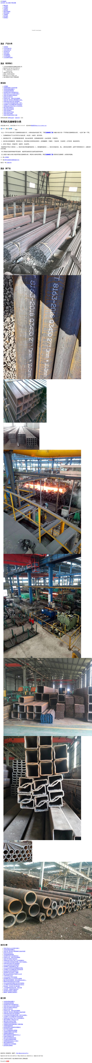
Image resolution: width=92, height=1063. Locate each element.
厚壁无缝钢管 (6, 11)
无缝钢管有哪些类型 (8, 1033)
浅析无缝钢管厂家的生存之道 (10, 1019)
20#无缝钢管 (6, 54)
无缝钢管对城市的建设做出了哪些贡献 (13, 1024)
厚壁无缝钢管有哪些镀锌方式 (11, 159)
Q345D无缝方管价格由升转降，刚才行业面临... (15, 962)
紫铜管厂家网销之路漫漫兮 (10, 992)
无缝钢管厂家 (49, 132)
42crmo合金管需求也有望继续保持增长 (13, 968)
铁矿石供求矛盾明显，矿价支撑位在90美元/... (14, 980)
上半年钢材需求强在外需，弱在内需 (12, 987)
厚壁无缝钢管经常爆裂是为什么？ (12, 1034)
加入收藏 (8, 2)
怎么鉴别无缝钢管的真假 (9, 1039)
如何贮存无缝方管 (8, 96)
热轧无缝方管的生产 (8, 107)
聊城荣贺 (33, 125)
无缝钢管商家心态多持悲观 (10, 87)
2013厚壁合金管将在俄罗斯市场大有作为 (13, 984)
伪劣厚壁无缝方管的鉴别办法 (10, 92)
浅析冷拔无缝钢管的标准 (9, 1037)
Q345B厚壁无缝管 (8, 57)
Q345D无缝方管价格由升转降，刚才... (13, 103)
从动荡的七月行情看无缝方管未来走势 (13, 969)
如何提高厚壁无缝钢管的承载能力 (12, 1027)
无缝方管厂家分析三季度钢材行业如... (13, 99)
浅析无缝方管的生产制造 (9, 1021)
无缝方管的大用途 (8, 113)
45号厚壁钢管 (6, 56)
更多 (2, 44)
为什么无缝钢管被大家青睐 (10, 1030)
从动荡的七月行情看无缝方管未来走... (13, 104)
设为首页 (3, 2)
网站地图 (13, 2)
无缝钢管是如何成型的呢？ (10, 1022)
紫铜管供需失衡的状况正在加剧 (11, 981)
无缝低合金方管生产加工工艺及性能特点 (13, 960)
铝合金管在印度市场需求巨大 (10, 971)
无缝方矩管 (6, 53)
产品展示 (5, 8)
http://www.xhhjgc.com (41, 125)
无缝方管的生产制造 (8, 112)
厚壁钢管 (5, 10)
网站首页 (5, 5)
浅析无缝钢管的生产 (8, 1042)
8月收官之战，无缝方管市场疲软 (11, 98)
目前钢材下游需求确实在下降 (10, 966)
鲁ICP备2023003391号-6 (22, 1053)
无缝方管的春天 (7, 110)
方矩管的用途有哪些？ (9, 89)
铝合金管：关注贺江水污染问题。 (12, 986)
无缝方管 (17, 117)
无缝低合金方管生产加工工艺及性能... (13, 106)
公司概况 (5, 7)
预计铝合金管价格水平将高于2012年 (12, 974)
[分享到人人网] (11, 128)
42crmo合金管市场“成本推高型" (11, 965)
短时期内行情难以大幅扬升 (10, 990)
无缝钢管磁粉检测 (8, 1025)
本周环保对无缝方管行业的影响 (11, 101)
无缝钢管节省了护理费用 (9, 1044)
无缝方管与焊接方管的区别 (10, 95)
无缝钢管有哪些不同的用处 (10, 1031)
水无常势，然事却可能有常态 (10, 989)
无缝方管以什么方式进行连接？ (11, 93)
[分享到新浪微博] (8, 128)
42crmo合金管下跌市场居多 (10, 977)
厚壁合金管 (11, 117)
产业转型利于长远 (8, 975)
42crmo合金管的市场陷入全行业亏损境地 (13, 983)
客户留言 (5, 16)
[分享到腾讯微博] (9, 128)
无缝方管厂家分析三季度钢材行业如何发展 (14, 951)
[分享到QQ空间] (6, 128)
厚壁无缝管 (6, 13)
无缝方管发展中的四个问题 (10, 115)
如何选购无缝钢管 (8, 1028)
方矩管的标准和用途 (8, 90)
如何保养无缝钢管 (8, 1045)
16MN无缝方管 (7, 50)
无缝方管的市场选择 (8, 109)
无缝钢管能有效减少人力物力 (10, 1041)
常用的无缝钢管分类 (8, 1036)
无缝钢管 (5, 14)
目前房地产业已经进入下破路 (10, 972)
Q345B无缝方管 (7, 48)
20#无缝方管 (6, 51)
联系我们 (5, 17)
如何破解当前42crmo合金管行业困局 (12, 978)
